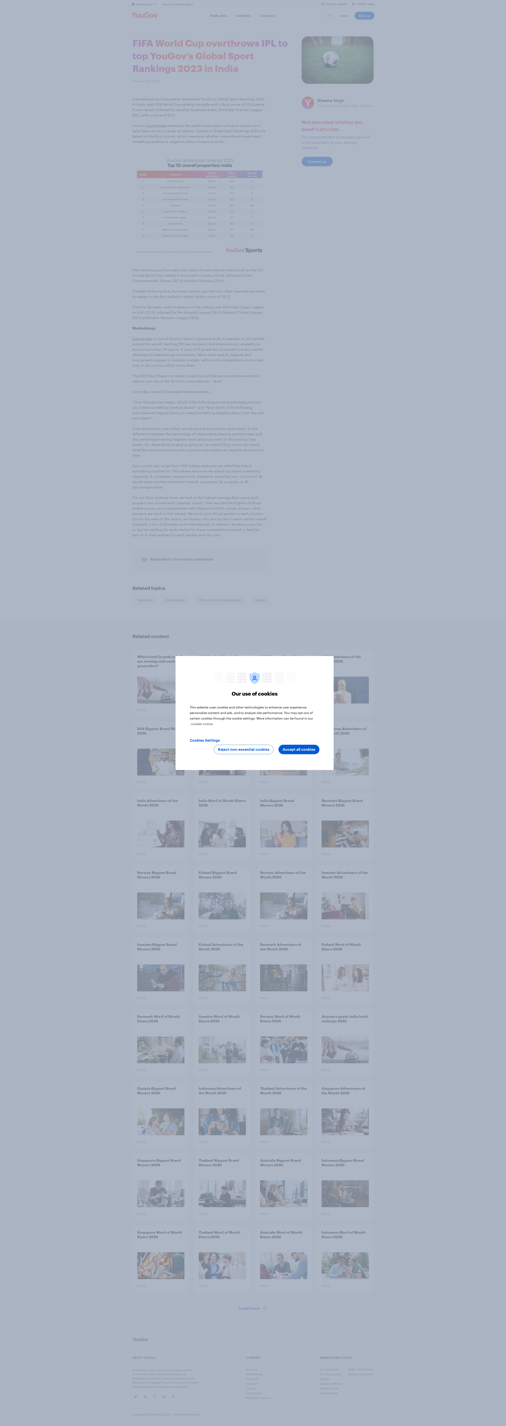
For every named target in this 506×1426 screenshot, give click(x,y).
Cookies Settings (205, 740)
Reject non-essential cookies (243, 749)
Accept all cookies (299, 749)
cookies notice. (202, 724)
